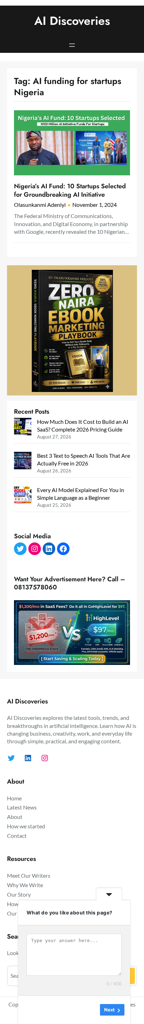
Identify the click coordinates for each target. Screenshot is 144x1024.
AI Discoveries (72, 20)
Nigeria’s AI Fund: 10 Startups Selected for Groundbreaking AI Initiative (70, 190)
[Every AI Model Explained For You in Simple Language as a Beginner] (22, 495)
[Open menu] (72, 45)
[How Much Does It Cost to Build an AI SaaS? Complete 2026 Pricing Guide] (22, 427)
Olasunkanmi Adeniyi (40, 204)
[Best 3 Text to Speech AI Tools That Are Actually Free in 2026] (22, 461)
